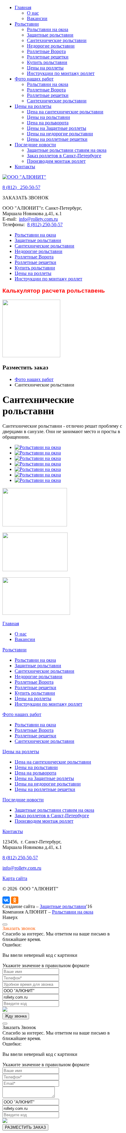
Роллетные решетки (48, 56)
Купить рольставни (47, 62)
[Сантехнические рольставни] (38, 447)
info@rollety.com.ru (38, 219)
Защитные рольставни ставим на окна (66, 150)
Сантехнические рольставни (57, 40)
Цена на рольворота (48, 122)
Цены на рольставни (48, 117)
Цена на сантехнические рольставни (65, 111)
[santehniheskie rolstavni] (38, 452)
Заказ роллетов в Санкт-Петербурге (64, 155)
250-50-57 (21, 187)
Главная (23, 7)
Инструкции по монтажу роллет (60, 73)
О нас (33, 13)
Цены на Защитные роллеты (56, 128)
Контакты (25, 166)
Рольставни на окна (47, 29)
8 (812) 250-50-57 (45, 224)
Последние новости (35, 144)
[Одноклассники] (14, 900)
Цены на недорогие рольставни (60, 133)
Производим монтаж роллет (56, 161)
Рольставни (27, 24)
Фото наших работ (34, 78)
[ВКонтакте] (6, 900)
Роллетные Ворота (46, 51)
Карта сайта (14, 878)
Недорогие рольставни (51, 45)
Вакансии (37, 18)
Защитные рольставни (50, 34)
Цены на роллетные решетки (57, 139)
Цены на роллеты (45, 67)
